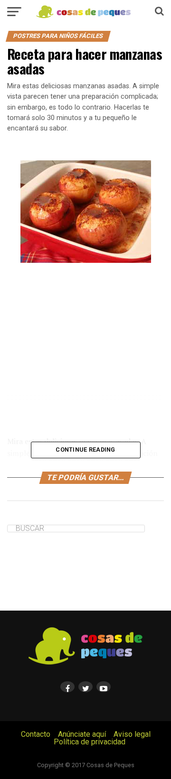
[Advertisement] (85, 349)
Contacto (35, 734)
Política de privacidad (89, 741)
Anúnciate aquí (82, 734)
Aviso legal (132, 734)
